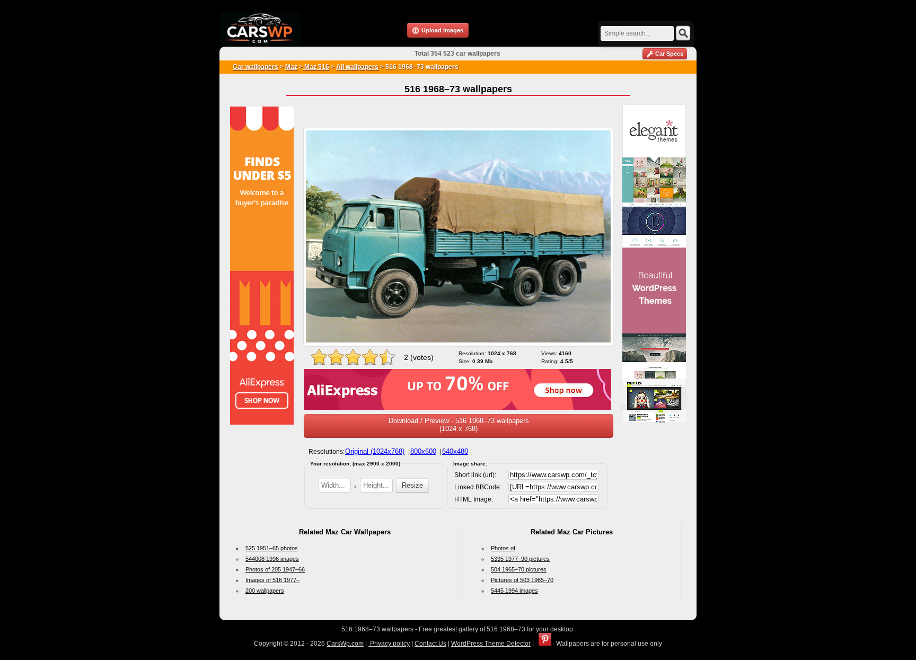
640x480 (455, 451)
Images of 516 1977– (272, 580)
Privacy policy (389, 643)
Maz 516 (316, 67)
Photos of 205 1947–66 (275, 569)
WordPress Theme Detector (491, 643)
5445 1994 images (514, 590)
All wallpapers (357, 67)
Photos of (503, 548)
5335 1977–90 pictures (520, 559)
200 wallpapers (264, 590)
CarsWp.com (345, 643)
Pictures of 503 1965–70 (522, 580)
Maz (291, 67)
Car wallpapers (255, 67)
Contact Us (430, 643)
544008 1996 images (272, 559)
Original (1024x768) (374, 451)
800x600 (423, 451)
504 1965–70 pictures (519, 569)
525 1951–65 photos (271, 548)
